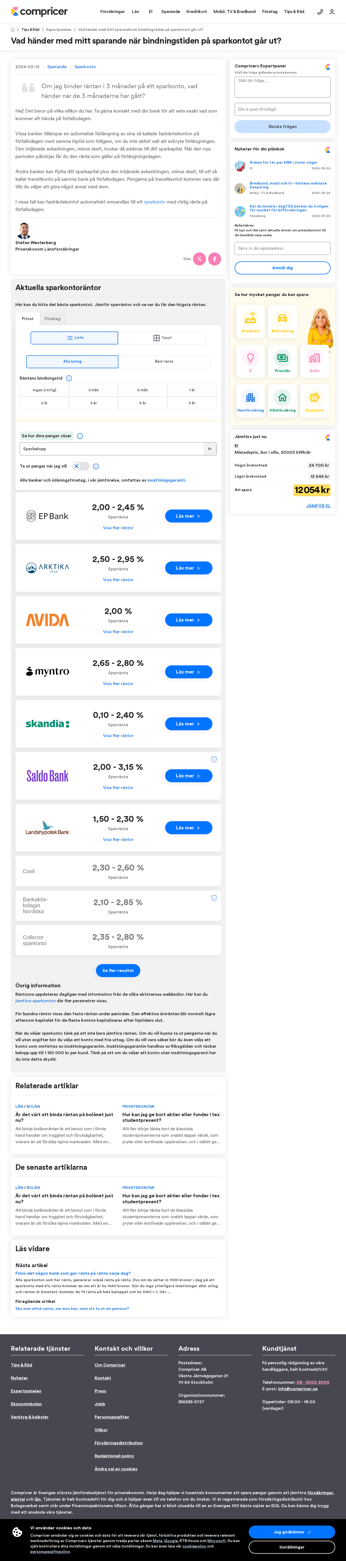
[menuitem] (39, 11)
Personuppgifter (112, 1417)
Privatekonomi (138, 1107)
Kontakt (103, 1378)
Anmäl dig (282, 268)
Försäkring (257, 216)
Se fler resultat (118, 970)
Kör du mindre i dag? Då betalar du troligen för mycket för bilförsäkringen (289, 208)
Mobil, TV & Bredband (267, 193)
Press (100, 1391)
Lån (19, 1107)
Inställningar (292, 1547)
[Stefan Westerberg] (25, 230)
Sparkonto (85, 67)
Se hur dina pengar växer (46, 436)
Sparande (56, 67)
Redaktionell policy (114, 1456)
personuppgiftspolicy (50, 1552)
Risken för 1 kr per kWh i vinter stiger (284, 163)
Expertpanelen (58, 30)
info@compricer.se (298, 1389)
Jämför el (318, 506)
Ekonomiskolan (26, 1404)
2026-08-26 (321, 168)
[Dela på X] (199, 258)
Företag (53, 319)
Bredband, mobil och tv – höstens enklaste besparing (288, 185)
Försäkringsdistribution (119, 1443)
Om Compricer (110, 1365)
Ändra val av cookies (116, 1469)
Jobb (100, 1404)
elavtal (18, 1499)
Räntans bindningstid (41, 378)
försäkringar (320, 1493)
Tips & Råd (30, 30)
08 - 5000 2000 (313, 1382)
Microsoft (216, 1541)
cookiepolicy (194, 1546)
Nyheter (19, 1378)
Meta (157, 1541)
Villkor (101, 1430)
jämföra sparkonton (35, 1001)
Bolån (33, 1107)
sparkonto (154, 202)
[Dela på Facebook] (214, 258)
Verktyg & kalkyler (30, 1417)
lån (38, 1499)
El (251, 168)
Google (171, 1541)
